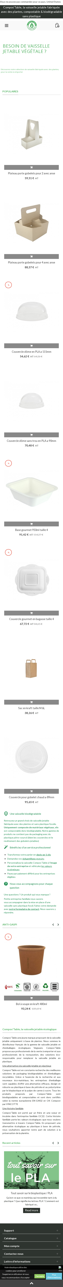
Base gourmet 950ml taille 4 (31, 529)
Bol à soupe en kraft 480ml (31, 1003)
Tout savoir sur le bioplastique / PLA (31, 1193)
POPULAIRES (10, 91)
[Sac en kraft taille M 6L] (31, 668)
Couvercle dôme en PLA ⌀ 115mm (31, 351)
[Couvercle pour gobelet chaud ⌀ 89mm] (31, 758)
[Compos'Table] (32, 25)
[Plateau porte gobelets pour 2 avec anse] (31, 134)
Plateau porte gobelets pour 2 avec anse (31, 173)
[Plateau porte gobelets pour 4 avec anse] (31, 223)
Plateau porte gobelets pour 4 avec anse (31, 262)
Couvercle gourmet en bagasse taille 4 (31, 618)
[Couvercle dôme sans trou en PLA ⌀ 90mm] (31, 401)
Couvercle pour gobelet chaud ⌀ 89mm (31, 797)
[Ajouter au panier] (31, 167)
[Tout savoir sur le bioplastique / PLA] (31, 1170)
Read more (31, 1210)
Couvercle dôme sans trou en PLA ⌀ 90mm (31, 440)
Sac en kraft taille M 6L (31, 708)
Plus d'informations (54, 1276)
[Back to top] (31, 1283)
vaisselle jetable (36, 7)
